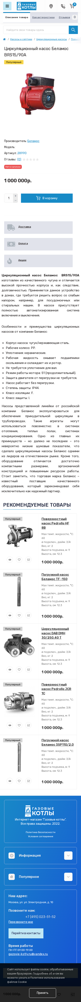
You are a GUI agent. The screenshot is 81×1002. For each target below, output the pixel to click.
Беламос (33, 141)
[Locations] (51, 6)
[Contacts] (63, 6)
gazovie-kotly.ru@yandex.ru (28, 954)
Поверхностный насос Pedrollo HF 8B (55, 523)
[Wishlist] (19, 559)
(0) (19, 159)
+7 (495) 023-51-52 (40, 917)
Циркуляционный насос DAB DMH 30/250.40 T (55, 633)
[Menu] (7, 6)
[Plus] (15, 196)
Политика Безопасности (40, 832)
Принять (42, 993)
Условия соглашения (40, 836)
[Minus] (15, 200)
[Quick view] (10, 559)
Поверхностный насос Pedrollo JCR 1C (56, 689)
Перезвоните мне (21, 922)
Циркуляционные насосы (51, 39)
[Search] (73, 30)
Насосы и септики (21, 39)
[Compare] (28, 559)
